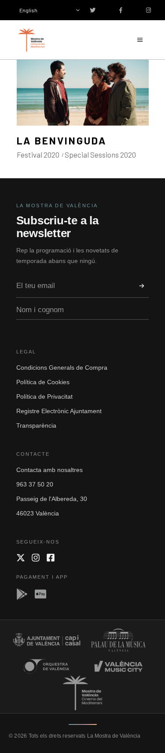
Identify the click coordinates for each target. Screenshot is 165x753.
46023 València (37, 513)
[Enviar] (142, 286)
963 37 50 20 (34, 484)
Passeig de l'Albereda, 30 (51, 498)
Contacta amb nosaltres (49, 469)
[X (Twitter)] (20, 557)
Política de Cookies (43, 382)
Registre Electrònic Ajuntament (59, 410)
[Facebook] (50, 557)
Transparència (36, 425)
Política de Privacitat (44, 396)
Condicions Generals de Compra (61, 367)
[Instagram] (35, 557)
